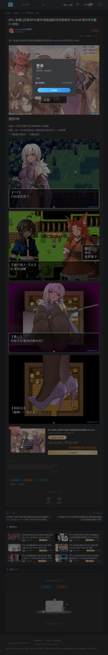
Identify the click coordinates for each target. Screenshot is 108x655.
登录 (55, 90)
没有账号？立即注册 (43, 71)
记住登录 (41, 83)
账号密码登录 (67, 82)
